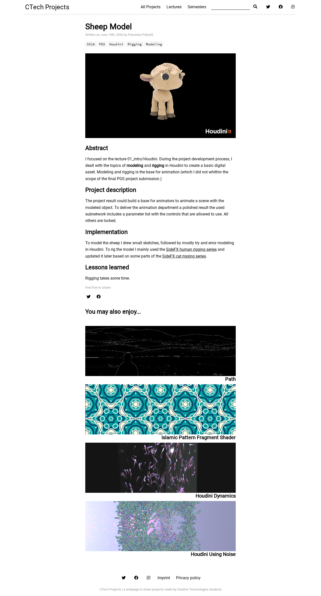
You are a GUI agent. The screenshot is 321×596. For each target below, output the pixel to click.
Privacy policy (188, 577)
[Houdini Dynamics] (160, 466)
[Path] (160, 351)
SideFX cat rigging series (184, 256)
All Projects (150, 7)
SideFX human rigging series (191, 249)
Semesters (197, 7)
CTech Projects (47, 7)
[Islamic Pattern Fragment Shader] (160, 408)
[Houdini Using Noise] (160, 525)
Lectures (174, 7)
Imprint (163, 577)
